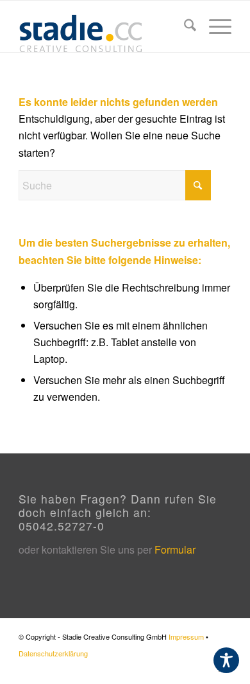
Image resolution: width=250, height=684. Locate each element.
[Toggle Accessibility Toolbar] (226, 660)
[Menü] (213, 26)
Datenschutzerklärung (53, 653)
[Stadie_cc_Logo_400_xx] (103, 26)
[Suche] (183, 26)
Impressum (186, 636)
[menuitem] (183, 26)
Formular (175, 549)
